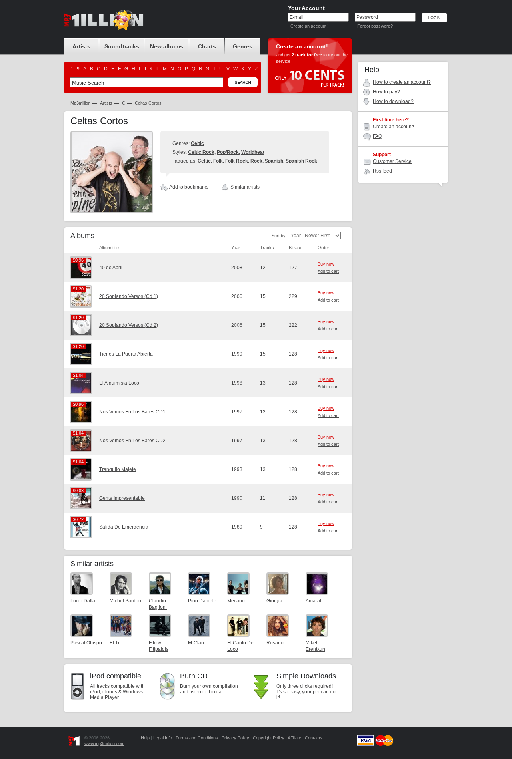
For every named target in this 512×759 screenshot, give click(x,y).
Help (145, 737)
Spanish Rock (301, 161)
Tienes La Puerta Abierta (126, 354)
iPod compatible (115, 676)
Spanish (274, 161)
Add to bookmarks (188, 187)
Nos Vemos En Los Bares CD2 (132, 440)
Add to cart (328, 271)
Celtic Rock (201, 152)
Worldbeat (252, 152)
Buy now (326, 264)
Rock (256, 161)
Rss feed (382, 171)
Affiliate (294, 737)
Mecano (236, 601)
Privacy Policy (235, 737)
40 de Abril (110, 267)
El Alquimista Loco (119, 383)
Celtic (197, 143)
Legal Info (162, 737)
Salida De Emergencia (123, 527)
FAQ (377, 136)
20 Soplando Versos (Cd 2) (128, 325)
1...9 (75, 69)
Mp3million (80, 103)
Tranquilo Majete (117, 469)
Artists (106, 103)
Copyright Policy (268, 737)
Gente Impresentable (122, 498)
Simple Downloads (306, 676)
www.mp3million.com (104, 743)
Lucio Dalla (82, 601)
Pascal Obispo (86, 643)
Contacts (313, 737)
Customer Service (392, 161)
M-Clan (196, 643)
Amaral (313, 601)
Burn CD (194, 676)
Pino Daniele (202, 601)
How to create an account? (402, 82)
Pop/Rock (228, 152)
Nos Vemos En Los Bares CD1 (132, 412)
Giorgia (274, 601)
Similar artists (245, 187)
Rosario (275, 643)
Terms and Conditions (197, 737)
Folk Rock (236, 161)
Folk (218, 161)
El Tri (115, 643)
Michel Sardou (125, 601)
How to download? (393, 101)
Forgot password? (375, 26)
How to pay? (386, 92)
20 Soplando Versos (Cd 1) (128, 296)
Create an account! (309, 26)
